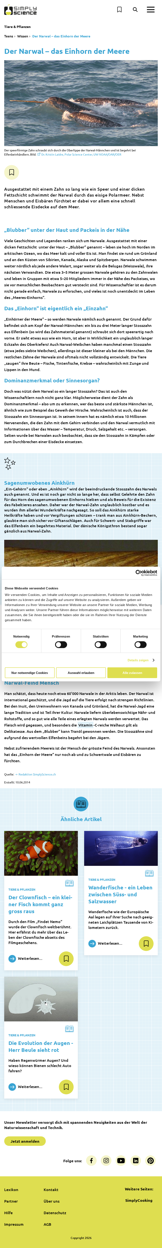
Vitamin (85, 724)
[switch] (61, 644)
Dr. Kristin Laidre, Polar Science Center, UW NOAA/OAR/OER (81, 154)
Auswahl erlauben (81, 673)
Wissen (22, 36)
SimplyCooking (139, 1200)
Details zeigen (138, 660)
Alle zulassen (132, 673)
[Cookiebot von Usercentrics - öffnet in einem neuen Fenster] (138, 573)
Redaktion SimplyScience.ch (37, 774)
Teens (8, 36)
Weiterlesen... (29, 958)
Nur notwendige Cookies (29, 673)
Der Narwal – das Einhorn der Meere (61, 36)
